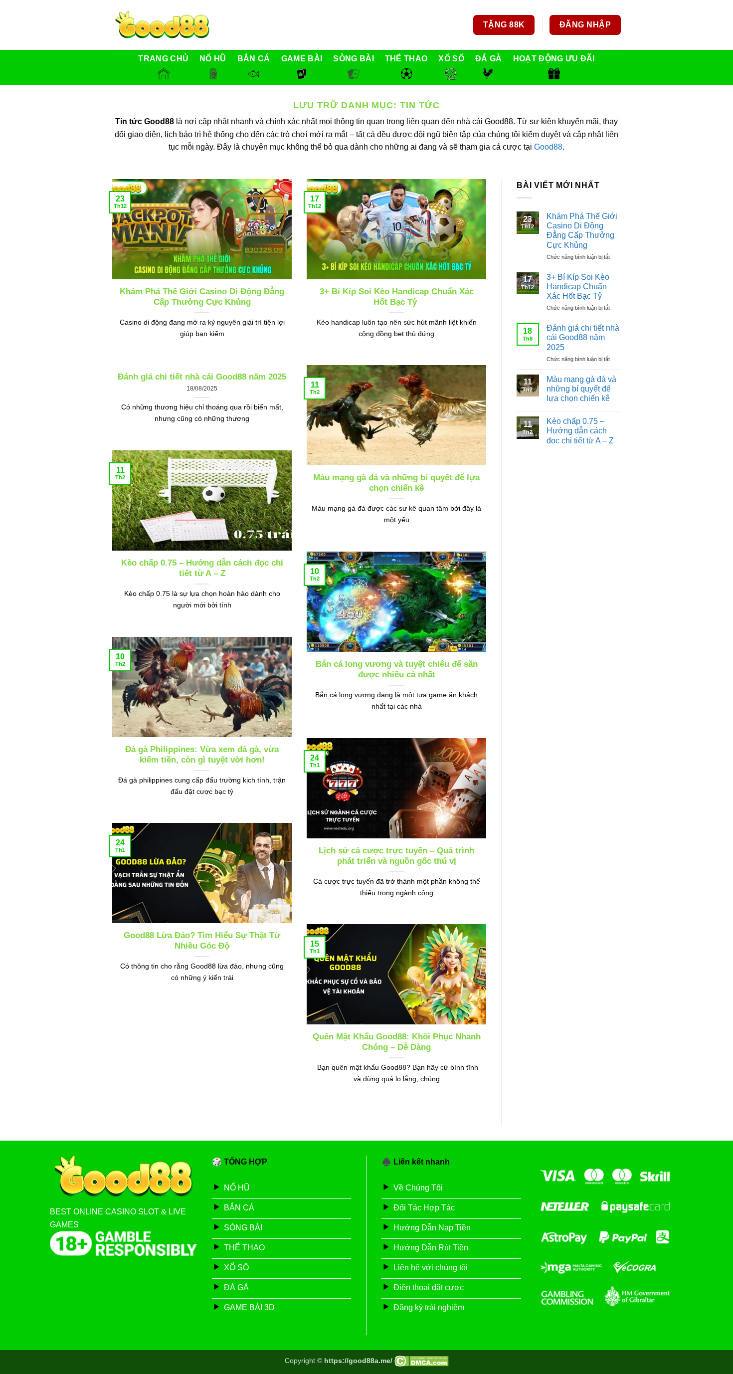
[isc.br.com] (162, 25)
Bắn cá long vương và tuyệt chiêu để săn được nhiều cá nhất (397, 669)
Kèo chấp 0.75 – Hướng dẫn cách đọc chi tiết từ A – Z (202, 568)
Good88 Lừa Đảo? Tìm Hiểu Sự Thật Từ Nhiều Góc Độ (202, 941)
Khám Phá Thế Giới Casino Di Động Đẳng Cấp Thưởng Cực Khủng (202, 297)
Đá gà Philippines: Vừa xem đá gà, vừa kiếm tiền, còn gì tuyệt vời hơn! (202, 755)
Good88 (548, 147)
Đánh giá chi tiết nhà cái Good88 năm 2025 (202, 377)
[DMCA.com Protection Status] (421, 1361)
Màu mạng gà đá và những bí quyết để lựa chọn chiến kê (396, 483)
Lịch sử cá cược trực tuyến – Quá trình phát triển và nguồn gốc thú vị (396, 856)
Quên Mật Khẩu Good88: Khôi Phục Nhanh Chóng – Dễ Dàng (397, 1042)
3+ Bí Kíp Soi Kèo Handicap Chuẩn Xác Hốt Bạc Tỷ (397, 297)
